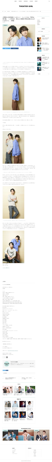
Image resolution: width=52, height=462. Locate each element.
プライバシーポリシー (14, 453)
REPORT (36, 1)
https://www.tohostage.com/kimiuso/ (13, 350)
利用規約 (13, 452)
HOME (15, 1)
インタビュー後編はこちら (6, 267)
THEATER (20, 1)
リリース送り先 (14, 449)
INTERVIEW (26, 1)
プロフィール (31, 366)
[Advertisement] (19, 56)
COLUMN (31, 1)
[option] (10, 435)
